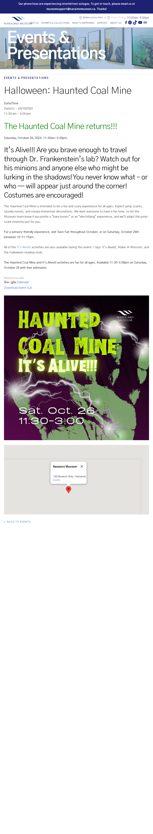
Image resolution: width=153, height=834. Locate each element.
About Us (115, 23)
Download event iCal (18, 287)
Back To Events (19, 522)
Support (102, 23)
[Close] (82, 466)
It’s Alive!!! (24, 247)
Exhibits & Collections (55, 23)
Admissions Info (93, 17)
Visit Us (34, 23)
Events (56, 480)
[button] (68, 490)
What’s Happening (83, 23)
